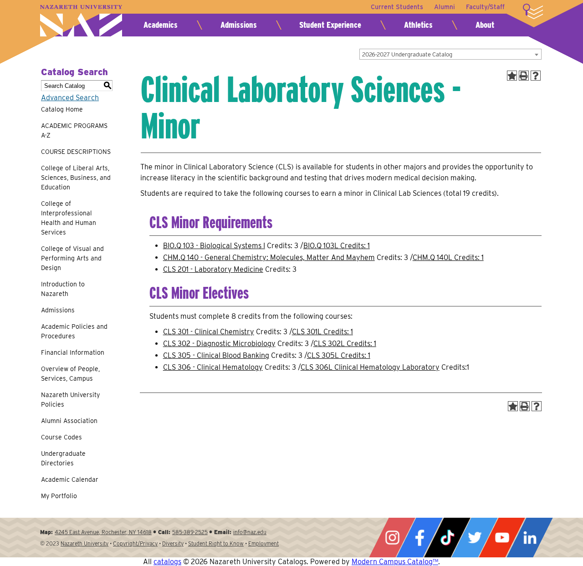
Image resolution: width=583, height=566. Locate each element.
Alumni (444, 6)
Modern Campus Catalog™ (395, 561)
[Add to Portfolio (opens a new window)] (512, 76)
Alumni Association (69, 420)
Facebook (419, 537)
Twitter (474, 537)
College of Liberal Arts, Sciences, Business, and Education (76, 177)
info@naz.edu (249, 532)
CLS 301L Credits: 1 (322, 331)
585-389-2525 (190, 532)
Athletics (418, 25)
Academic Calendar (69, 479)
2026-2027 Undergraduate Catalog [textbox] (407, 54)
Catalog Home (62, 109)
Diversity (173, 543)
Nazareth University (81, 20)
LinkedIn (529, 537)
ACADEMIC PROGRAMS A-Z (74, 130)
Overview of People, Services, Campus (70, 373)
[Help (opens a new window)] (536, 76)
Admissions (238, 25)
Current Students (397, 6)
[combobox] (450, 54)
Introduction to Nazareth (63, 288)
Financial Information (72, 352)
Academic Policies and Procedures (74, 331)
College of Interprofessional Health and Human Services (68, 218)
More (533, 11)
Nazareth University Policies (70, 399)
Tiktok (447, 537)
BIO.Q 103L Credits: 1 (336, 245)
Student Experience (330, 25)
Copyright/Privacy (135, 543)
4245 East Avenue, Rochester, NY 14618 (103, 532)
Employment (263, 543)
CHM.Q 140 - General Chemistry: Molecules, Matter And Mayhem (269, 257)
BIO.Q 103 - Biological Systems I (214, 245)
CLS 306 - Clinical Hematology (213, 367)
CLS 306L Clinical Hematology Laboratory (370, 367)
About (485, 25)
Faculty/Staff (485, 6)
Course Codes (61, 437)
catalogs (167, 561)
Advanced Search (70, 97)
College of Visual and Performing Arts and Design (72, 258)
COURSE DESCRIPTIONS (76, 151)
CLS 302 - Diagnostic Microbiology (219, 343)
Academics (160, 25)
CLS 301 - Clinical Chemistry (208, 331)
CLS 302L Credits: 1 (344, 343)
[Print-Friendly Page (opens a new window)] (524, 76)
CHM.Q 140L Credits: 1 (448, 257)
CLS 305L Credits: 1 (338, 355)
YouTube (502, 537)
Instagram (392, 537)
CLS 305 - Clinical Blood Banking (216, 355)
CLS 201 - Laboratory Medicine (213, 269)
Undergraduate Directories (63, 458)
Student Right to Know (216, 543)
